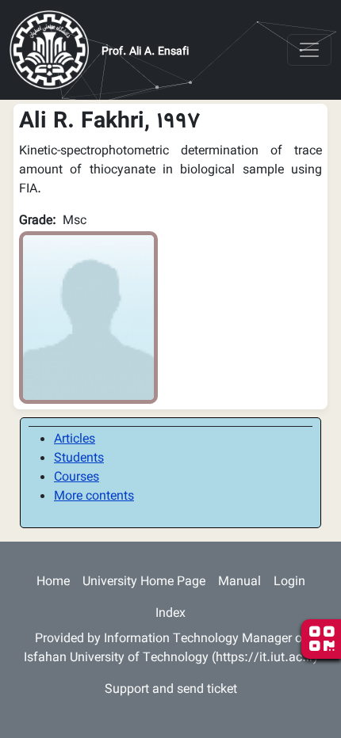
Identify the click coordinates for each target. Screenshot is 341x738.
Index (170, 614)
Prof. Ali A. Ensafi (145, 52)
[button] (88, 318)
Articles (74, 440)
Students (79, 459)
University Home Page (143, 582)
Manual (239, 582)
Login (289, 582)
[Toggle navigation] (309, 50)
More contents (94, 497)
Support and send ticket (171, 690)
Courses (76, 478)
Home (53, 582)
